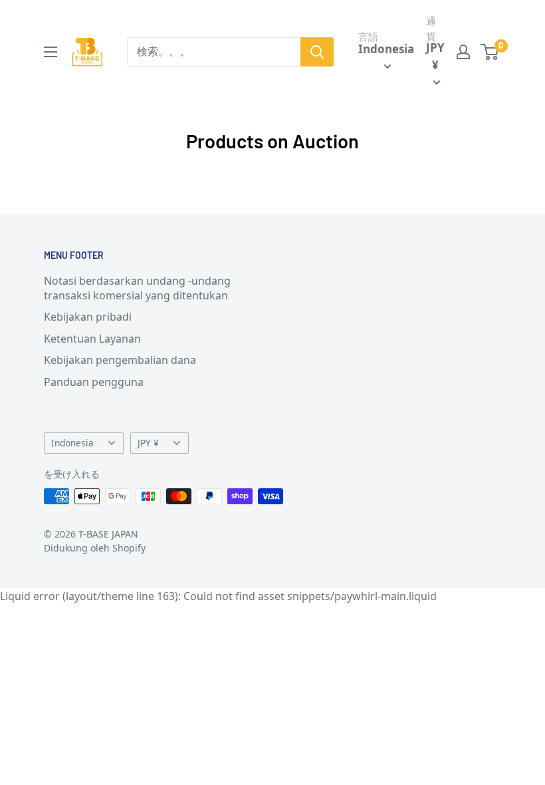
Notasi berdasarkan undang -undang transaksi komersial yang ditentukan (137, 288)
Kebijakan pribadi (88, 316)
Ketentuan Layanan (92, 338)
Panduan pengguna (94, 382)
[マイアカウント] (463, 52)
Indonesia (72, 442)
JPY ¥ (148, 442)
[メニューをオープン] (50, 52)
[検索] (317, 52)
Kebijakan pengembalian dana (120, 360)
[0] (490, 52)
